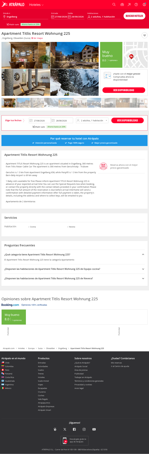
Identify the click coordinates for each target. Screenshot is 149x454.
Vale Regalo (43, 399)
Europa (31, 348)
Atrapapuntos (44, 402)
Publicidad (79, 373)
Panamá (8, 373)
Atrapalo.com (9, 348)
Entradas (42, 362)
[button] (145, 35)
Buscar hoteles (134, 16)
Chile (7, 362)
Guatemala (10, 381)
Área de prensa (80, 370)
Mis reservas (116, 363)
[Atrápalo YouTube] (94, 429)
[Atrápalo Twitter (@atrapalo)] (64, 429)
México (8, 388)
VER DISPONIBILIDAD (123, 90)
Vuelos (41, 370)
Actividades (43, 366)
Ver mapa (38, 38)
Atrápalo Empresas (46, 406)
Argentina (9, 384)
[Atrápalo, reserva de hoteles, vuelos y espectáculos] (13, 4)
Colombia (9, 366)
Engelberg (62, 348)
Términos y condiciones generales (88, 381)
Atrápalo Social (80, 366)
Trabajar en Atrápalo (83, 377)
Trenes (41, 373)
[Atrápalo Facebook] (74, 429)
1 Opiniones (112, 60)
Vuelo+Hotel (43, 381)
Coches (41, 395)
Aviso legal (79, 388)
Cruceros (42, 392)
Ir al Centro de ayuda (120, 366)
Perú (7, 370)
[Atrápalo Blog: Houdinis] (55, 429)
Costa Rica (9, 377)
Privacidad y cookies (83, 384)
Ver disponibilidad (127, 120)
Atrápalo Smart (44, 410)
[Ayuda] (136, 4)
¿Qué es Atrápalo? (82, 362)
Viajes (40, 384)
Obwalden (50, 348)
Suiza (40, 348)
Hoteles (21, 348)
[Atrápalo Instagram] (84, 429)
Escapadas (42, 388)
